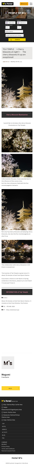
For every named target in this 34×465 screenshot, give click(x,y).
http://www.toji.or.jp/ (12, 310)
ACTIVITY (4, 432)
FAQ (3, 438)
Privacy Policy (6, 446)
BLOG (3, 435)
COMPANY (4, 442)
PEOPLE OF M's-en (16, 61)
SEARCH (17, 39)
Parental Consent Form (8, 451)
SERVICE (4, 429)
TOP (3, 423)
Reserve (25, 4)
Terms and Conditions (8, 448)
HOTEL (4, 426)
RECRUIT (4, 444)
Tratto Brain (25, 463)
